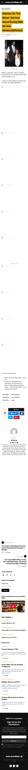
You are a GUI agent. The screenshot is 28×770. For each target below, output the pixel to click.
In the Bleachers (5, 8)
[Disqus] (14, 477)
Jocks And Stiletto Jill (13, 2)
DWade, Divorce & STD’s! (9, 637)
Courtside (4, 627)
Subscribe (13, 741)
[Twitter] (14, 575)
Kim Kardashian (15, 394)
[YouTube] (3, 575)
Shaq (13, 400)
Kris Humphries (16, 397)
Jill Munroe (14, 440)
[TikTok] (10, 575)
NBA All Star (6, 400)
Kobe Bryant (6, 397)
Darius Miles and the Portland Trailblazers (14, 630)
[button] (2, 2)
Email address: (5, 583)
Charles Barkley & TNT (8, 623)
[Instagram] (7, 575)
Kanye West (6, 394)
